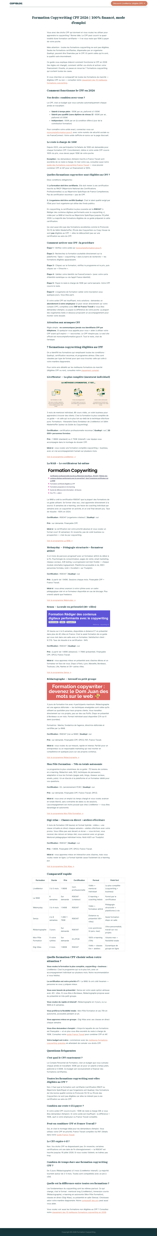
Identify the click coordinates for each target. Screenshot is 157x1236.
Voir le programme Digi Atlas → (60, 866)
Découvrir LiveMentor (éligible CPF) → (129, 3)
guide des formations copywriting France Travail (68, 165)
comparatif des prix (90, 1200)
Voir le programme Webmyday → (61, 600)
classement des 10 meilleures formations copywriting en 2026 (79, 1212)
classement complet (90, 370)
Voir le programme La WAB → (60, 541)
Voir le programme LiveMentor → (61, 457)
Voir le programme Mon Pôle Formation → (65, 813)
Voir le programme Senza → (59, 672)
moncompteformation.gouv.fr (59, 132)
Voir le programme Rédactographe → (63, 757)
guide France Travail (75, 1034)
